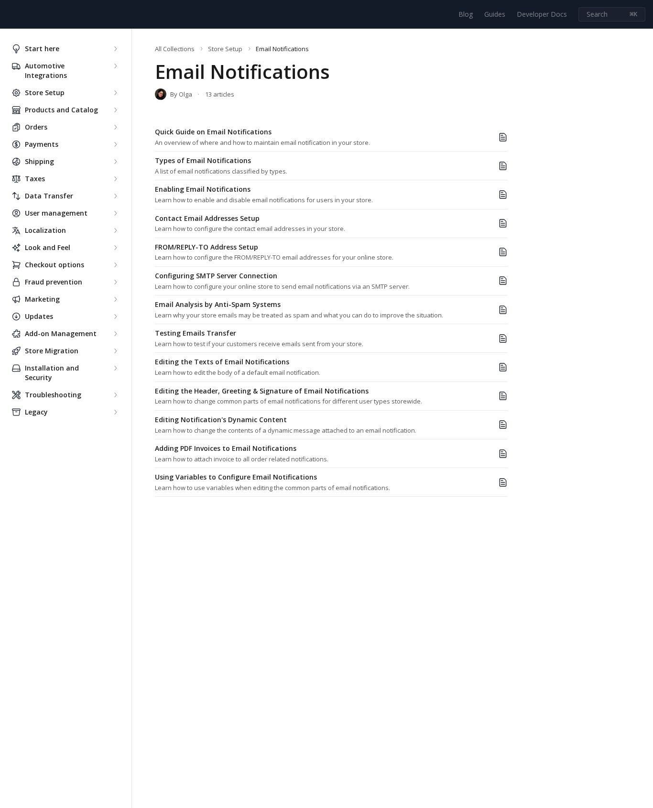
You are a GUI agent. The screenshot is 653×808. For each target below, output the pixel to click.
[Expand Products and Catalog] (115, 110)
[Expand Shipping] (115, 161)
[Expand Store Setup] (115, 92)
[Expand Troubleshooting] (115, 395)
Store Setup (225, 48)
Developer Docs (542, 14)
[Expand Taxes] (115, 179)
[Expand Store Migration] (115, 351)
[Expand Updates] (115, 316)
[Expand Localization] (115, 230)
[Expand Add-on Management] (115, 333)
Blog (465, 14)
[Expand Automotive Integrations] (115, 66)
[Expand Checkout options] (115, 265)
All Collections (175, 48)
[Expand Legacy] (115, 412)
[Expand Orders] (115, 127)
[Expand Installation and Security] (115, 368)
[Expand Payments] (115, 144)
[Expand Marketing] (115, 299)
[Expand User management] (115, 213)
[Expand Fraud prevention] (115, 282)
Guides (494, 14)
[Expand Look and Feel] (115, 247)
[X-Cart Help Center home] (9, 14)
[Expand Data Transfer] (115, 196)
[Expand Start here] (115, 48)
